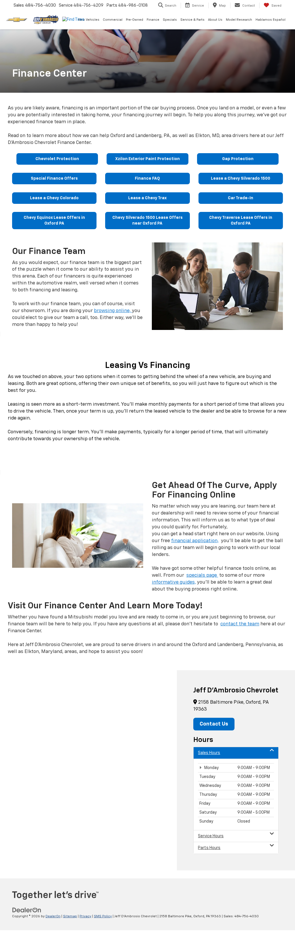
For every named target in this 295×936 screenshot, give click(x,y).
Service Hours (211, 836)
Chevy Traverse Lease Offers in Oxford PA (240, 220)
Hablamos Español (270, 19)
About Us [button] (215, 19)
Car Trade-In (240, 198)
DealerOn (53, 916)
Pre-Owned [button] (134, 19)
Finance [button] (153, 19)
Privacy (85, 916)
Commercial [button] (112, 19)
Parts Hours (209, 848)
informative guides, (174, 582)
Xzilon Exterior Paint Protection (147, 159)
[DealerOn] (26, 910)
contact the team (239, 624)
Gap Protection (238, 159)
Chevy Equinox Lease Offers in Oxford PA (54, 220)
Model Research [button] (239, 19)
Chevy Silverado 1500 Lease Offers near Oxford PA (147, 220)
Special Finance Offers (54, 178)
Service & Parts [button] (192, 19)
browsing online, (113, 310)
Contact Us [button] (214, 724)
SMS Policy (103, 916)
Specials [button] (170, 19)
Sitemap (70, 916)
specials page (202, 575)
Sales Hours (209, 753)
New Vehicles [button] (88, 19)
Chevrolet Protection (57, 159)
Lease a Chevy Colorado (54, 198)
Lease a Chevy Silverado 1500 (240, 178)
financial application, (195, 540)
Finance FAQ (147, 178)
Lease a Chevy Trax (147, 198)
